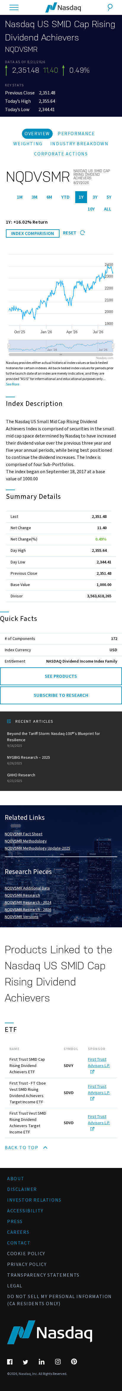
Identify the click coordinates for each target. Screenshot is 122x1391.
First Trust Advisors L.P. (99, 1063)
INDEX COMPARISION (32, 233)
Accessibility (25, 1211)
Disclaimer (22, 1189)
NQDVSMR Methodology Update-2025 (37, 848)
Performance (76, 133)
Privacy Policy (26, 1264)
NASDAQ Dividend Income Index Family (81, 661)
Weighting (27, 144)
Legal (15, 1286)
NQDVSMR (21, 49)
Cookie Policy (26, 1253)
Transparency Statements (43, 1275)
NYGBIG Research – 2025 (28, 760)
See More (12, 384)
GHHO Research (21, 777)
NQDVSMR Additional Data (27, 888)
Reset (70, 233)
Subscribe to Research (61, 695)
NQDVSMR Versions (21, 917)
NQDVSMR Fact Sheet (23, 834)
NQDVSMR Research (22, 895)
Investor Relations (34, 1200)
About (16, 1178)
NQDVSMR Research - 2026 (28, 910)
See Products (61, 676)
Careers (18, 1232)
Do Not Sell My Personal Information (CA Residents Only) (59, 1300)
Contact (18, 1243)
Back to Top (22, 1147)
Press (15, 1221)
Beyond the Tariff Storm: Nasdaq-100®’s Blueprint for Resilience (53, 739)
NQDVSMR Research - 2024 (28, 903)
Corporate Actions (61, 154)
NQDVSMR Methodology (26, 841)
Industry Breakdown (79, 144)
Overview (37, 133)
